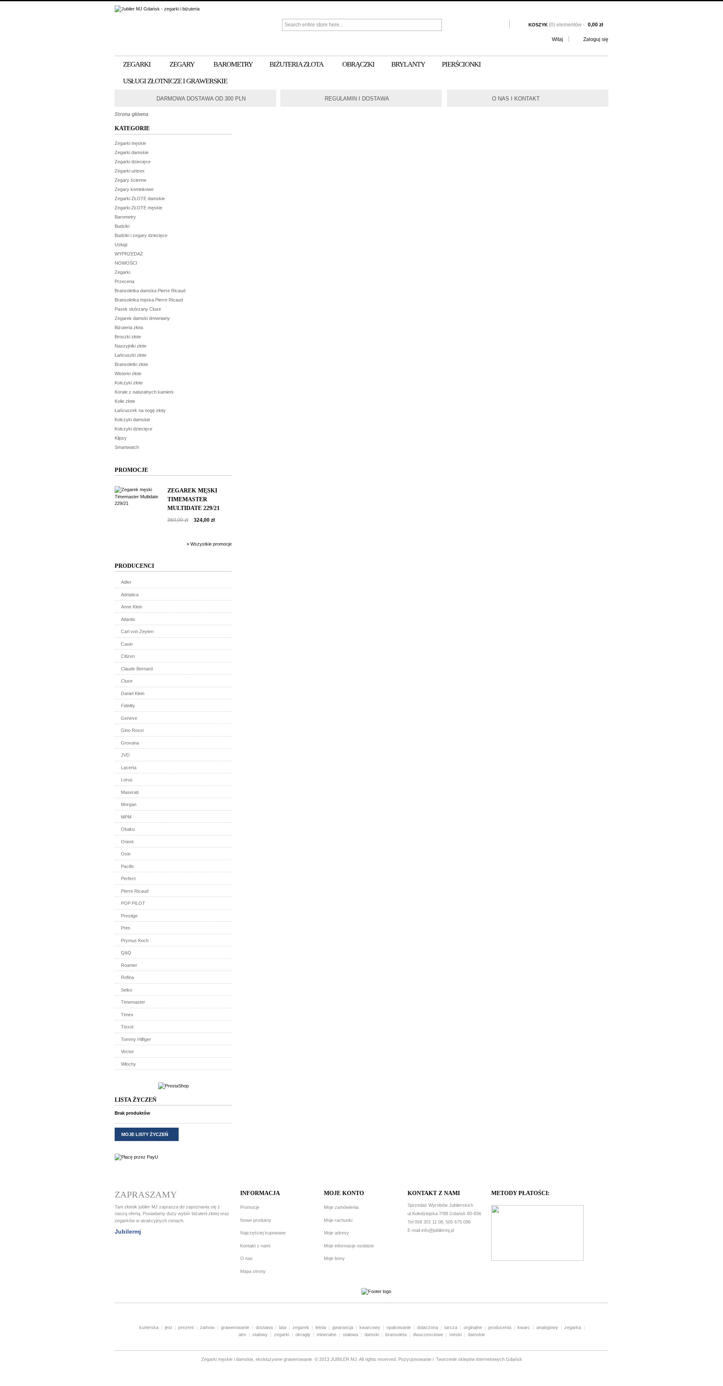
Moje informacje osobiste (349, 1245)
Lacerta (128, 767)
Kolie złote (125, 401)
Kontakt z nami (255, 1245)
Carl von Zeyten (137, 631)
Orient (127, 841)
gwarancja (342, 1327)
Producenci (134, 566)
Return (316, 98)
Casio (127, 644)
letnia (320, 1327)
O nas (246, 1258)
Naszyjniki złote (130, 345)
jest (168, 1327)
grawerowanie (235, 1327)
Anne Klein (131, 606)
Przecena (124, 281)
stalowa (350, 1334)
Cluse (127, 680)
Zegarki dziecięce (133, 161)
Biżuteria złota (296, 64)
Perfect (128, 878)
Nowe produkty (255, 1220)
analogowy (547, 1327)
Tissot (127, 1026)
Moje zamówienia (341, 1207)
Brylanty (408, 64)
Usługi (121, 244)
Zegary (182, 64)
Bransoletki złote (131, 364)
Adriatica (129, 594)
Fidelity (128, 705)
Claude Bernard (137, 668)
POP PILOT (133, 903)
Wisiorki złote (128, 373)
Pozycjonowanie (414, 1359)
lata (282, 1327)
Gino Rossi (132, 730)
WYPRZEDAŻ (129, 253)
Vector (127, 1051)
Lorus (127, 779)
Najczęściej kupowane (263, 1232)
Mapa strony (253, 1271)
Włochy (128, 1064)
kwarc (524, 1327)
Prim (125, 927)
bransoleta (396, 1334)
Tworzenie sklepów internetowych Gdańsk (478, 1359)
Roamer (129, 965)
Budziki (122, 226)
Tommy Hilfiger (136, 1039)
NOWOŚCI (126, 262)
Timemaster (133, 1002)
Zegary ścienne (130, 180)
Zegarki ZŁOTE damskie (140, 198)
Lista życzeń (135, 1100)
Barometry (125, 216)
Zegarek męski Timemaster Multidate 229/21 (193, 499)
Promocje (131, 470)
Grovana (130, 742)
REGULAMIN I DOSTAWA (357, 98)
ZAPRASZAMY (146, 1194)
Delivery (149, 98)
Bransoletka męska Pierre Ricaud (149, 299)
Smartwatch (127, 447)
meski (455, 1334)
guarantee (483, 98)
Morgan (128, 804)
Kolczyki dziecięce (133, 428)
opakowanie (399, 1327)
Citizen (128, 656)
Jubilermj (128, 1231)
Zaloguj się (595, 39)
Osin (126, 853)
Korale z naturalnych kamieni (144, 391)
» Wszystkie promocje (209, 543)
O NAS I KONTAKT (516, 98)
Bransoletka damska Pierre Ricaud (150, 290)
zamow (207, 1327)
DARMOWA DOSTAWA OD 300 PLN (201, 98)
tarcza (450, 1327)
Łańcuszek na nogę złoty (140, 410)
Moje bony (334, 1258)
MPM (126, 816)
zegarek (300, 1327)
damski (371, 1334)
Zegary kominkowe (134, 189)
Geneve (129, 718)
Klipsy (121, 438)
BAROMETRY (233, 64)
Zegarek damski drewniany (142, 318)
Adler (126, 582)
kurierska (149, 1327)
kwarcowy (369, 1327)
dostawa (264, 1327)
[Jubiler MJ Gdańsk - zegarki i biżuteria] (198, 9)
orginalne (473, 1327)
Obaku (128, 829)
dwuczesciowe (428, 1334)
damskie (476, 1334)
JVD (125, 754)
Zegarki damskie (132, 152)
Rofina (127, 977)
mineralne (326, 1334)
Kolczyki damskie (132, 419)
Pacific (127, 866)
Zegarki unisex (130, 170)
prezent (186, 1327)
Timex (127, 1014)
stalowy (260, 1334)
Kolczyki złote (129, 382)
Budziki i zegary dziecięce (141, 235)
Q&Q (126, 952)
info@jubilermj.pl (437, 1230)
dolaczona (427, 1327)
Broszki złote (128, 336)
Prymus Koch (135, 940)
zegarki (281, 1334)
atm (242, 1334)
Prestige (129, 915)
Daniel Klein (132, 693)
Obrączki (358, 64)
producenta (499, 1327)
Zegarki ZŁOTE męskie (138, 207)
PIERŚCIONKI (461, 64)
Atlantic (128, 619)
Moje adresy (336, 1232)
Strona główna (132, 114)
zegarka (572, 1327)
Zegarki (137, 64)
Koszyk (565, 25)
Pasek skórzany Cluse (138, 309)
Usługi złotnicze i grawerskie (175, 81)
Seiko (126, 989)
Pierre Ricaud (135, 891)
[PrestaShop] (173, 1085)
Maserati (129, 792)
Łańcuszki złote (130, 355)
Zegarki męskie (130, 143)
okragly (302, 1334)
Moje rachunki (338, 1220)
